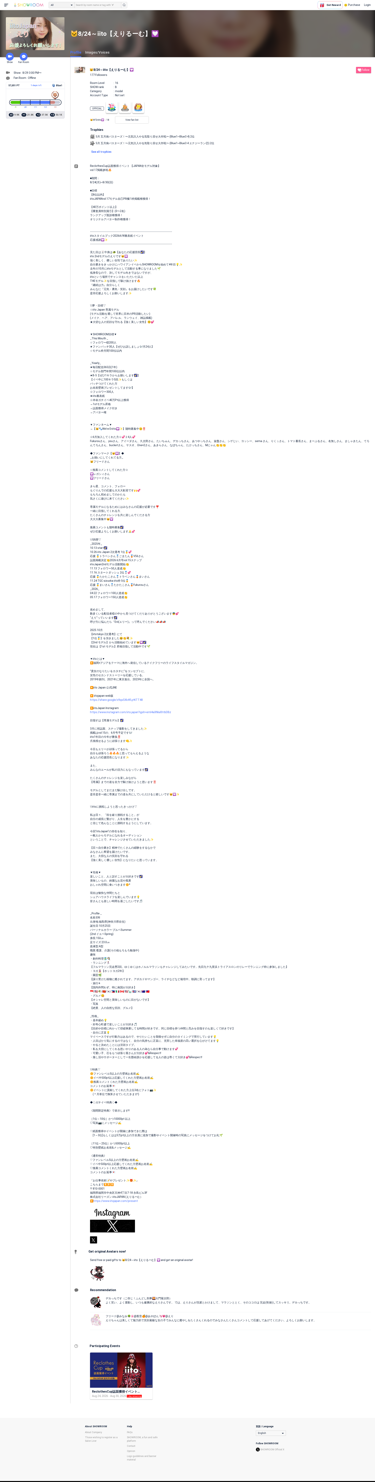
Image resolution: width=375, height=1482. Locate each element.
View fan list (131, 120)
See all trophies (101, 151)
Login (367, 4)
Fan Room (23, 62)
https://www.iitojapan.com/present (115, 1200)
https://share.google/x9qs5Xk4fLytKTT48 (116, 699)
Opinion (131, 1451)
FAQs (130, 1432)
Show (10, 62)
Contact (131, 1446)
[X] (93, 1239)
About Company (93, 1432)
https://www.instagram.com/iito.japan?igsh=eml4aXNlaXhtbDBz (130, 712)
